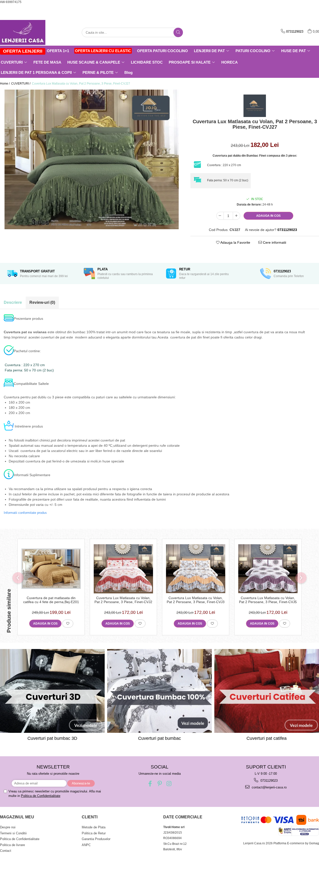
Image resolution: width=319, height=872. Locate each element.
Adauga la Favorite (235, 242)
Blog (128, 72)
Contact (5, 851)
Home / (5, 83)
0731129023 (268, 780)
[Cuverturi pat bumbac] (159, 691)
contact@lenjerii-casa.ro (269, 787)
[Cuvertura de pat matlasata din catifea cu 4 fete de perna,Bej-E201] (51, 568)
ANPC (86, 845)
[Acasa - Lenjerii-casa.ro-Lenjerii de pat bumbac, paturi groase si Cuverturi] (25, 32)
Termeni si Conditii (13, 833)
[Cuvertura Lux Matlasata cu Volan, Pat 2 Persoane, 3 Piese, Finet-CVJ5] (268, 568)
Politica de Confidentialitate (40, 796)
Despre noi (7, 827)
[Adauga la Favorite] (67, 624)
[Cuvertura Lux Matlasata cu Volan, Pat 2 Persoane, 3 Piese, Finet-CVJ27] (91, 159)
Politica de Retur (94, 833)
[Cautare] (178, 32)
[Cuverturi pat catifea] (266, 691)
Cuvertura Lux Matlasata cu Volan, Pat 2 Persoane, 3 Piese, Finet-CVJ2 (123, 600)
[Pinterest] (159, 783)
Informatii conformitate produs (25, 513)
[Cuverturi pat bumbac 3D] (52, 691)
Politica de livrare (12, 845)
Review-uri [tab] (42, 302)
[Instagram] (169, 783)
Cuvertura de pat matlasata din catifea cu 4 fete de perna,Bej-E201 (51, 600)
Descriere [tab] (13, 302)
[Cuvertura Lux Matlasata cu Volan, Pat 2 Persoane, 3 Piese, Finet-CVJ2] (123, 568)
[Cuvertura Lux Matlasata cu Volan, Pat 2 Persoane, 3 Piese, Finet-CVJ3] (195, 568)
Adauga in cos (268, 216)
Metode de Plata (93, 827)
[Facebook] (150, 783)
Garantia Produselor (96, 839)
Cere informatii (274, 242)
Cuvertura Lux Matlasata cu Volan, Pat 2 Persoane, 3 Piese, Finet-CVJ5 (268, 600)
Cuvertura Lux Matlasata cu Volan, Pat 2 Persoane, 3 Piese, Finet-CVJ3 (196, 600)
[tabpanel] (91, 159)
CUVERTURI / (21, 83)
